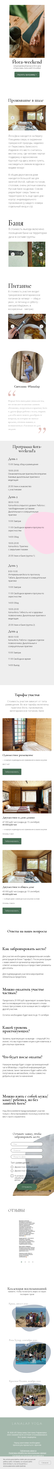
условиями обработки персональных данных (26, 1178)
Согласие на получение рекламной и (28, 1455)
